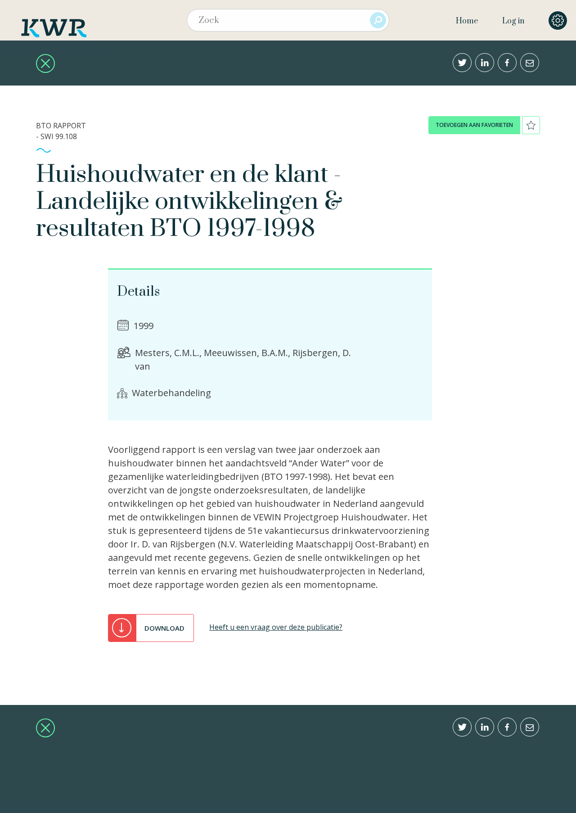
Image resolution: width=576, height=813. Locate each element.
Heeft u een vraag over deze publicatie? (275, 627)
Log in (513, 21)
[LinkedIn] (484, 62)
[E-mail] (529, 62)
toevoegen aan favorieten (474, 125)
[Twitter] (462, 62)
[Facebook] (507, 62)
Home (467, 21)
